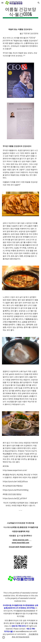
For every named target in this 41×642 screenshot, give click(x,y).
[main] (20, 12)
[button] (2, 2)
